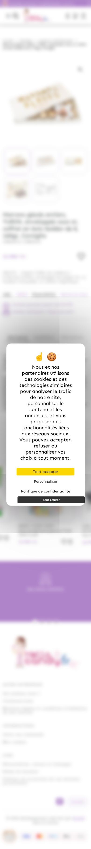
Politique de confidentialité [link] (45, 491)
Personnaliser (45, 481)
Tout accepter (45, 471)
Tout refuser (51, 500)
